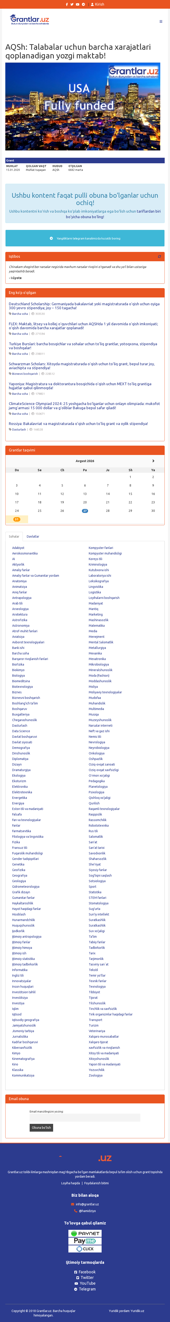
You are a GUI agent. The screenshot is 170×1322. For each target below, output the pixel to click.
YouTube (88, 1283)
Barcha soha (20, 313)
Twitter (87, 1277)
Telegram (87, 1289)
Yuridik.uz (137, 1311)
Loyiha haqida (70, 1183)
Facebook (87, 1272)
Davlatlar (33, 536)
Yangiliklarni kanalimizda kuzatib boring (88, 238)
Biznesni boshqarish (25, 373)
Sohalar (14, 536)
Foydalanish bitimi (96, 1183)
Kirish (99, 4)
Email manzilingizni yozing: (47, 1111)
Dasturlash (19, 429)
